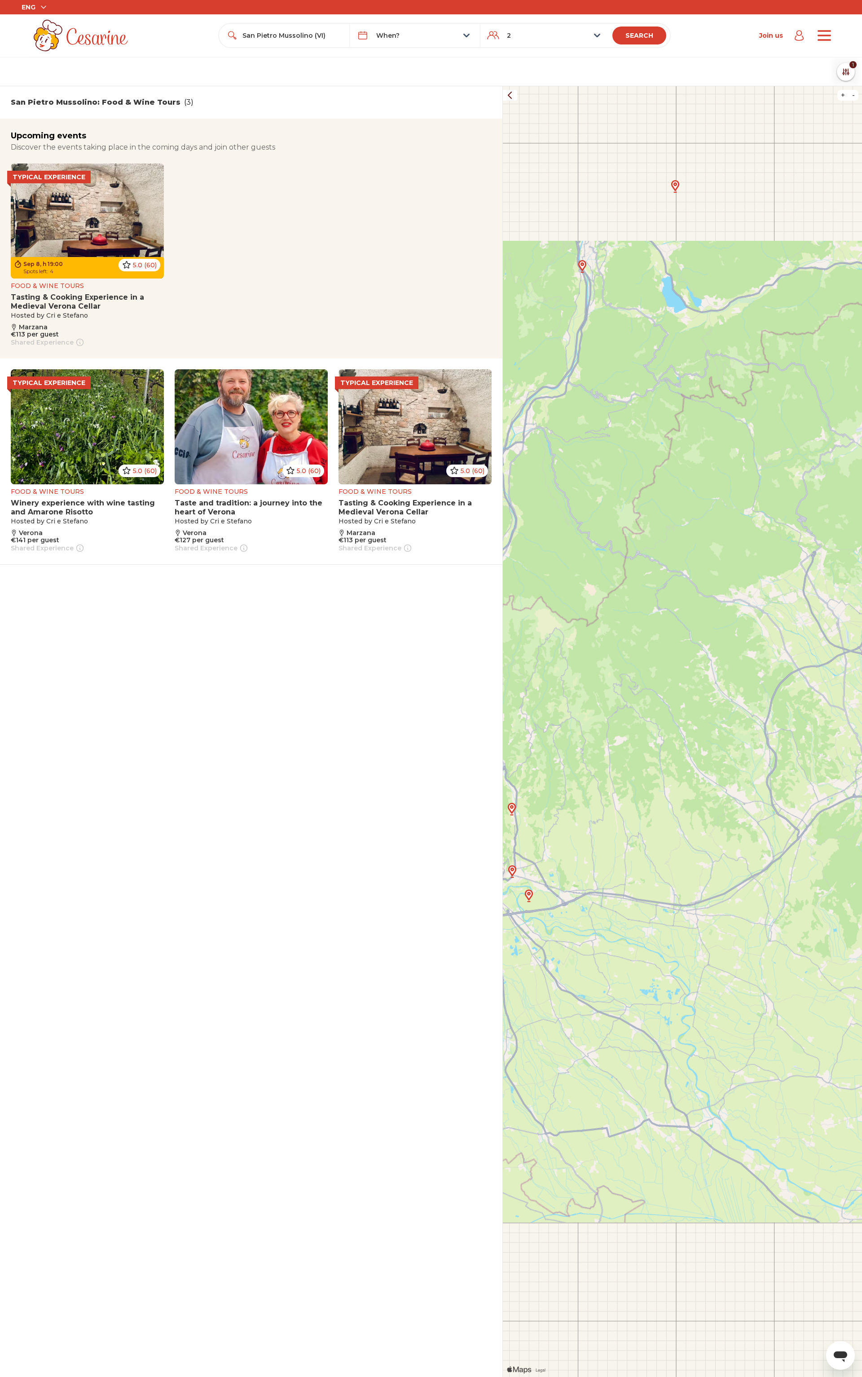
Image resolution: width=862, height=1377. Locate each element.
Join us (771, 35)
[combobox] (292, 35)
